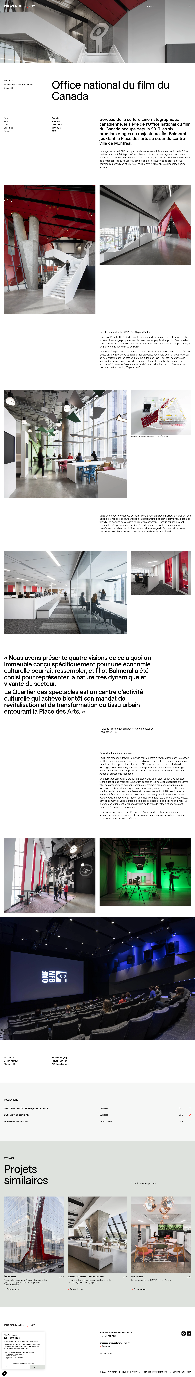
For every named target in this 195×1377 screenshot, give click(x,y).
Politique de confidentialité (155, 1372)
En (190, 6)
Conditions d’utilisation (180, 1372)
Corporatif (8, 88)
